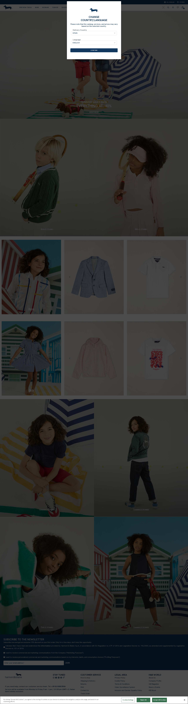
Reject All (143, 700)
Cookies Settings (128, 700)
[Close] (184, 699)
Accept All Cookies (159, 700)
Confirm (94, 50)
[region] (94, 700)
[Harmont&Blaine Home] (94, 10)
